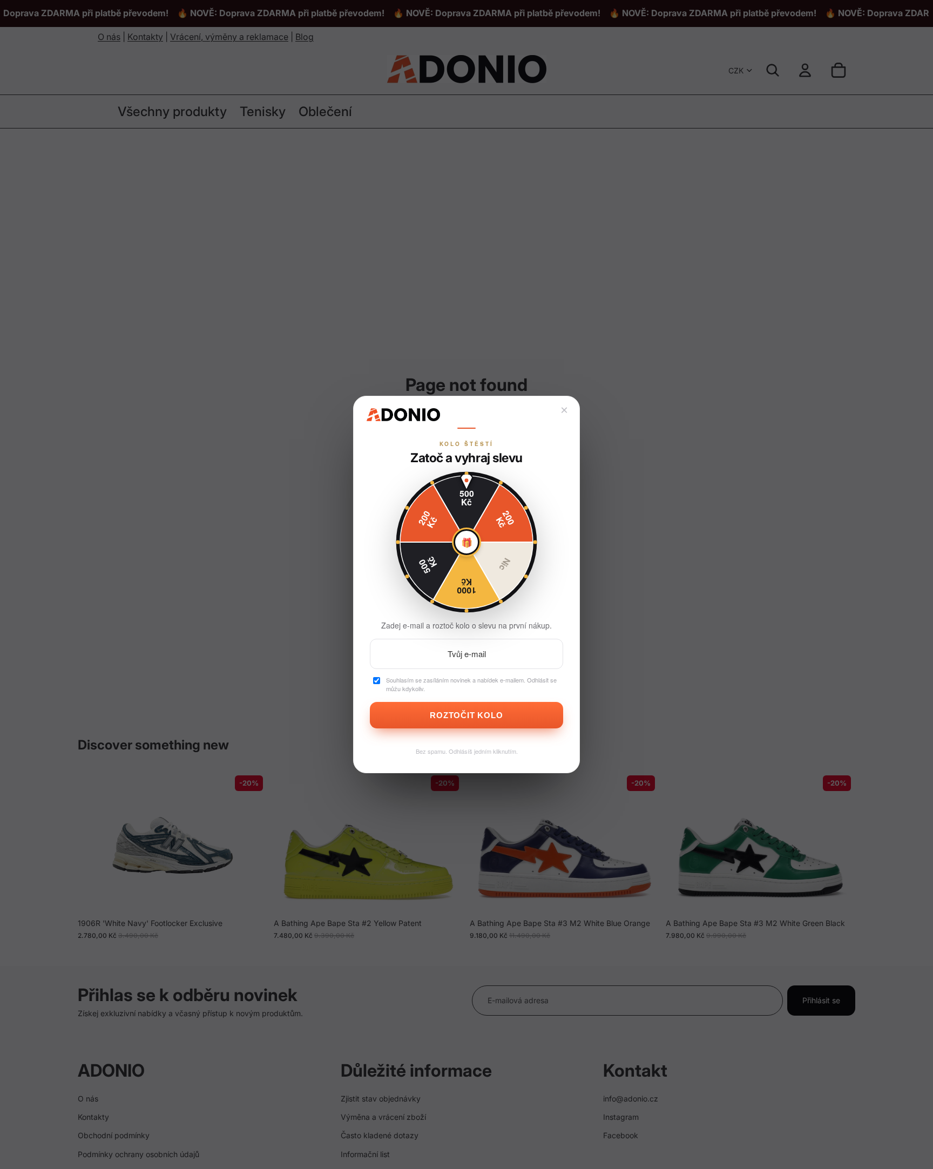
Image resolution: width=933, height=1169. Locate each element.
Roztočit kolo (466, 715)
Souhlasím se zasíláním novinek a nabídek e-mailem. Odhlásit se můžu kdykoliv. (471, 684)
